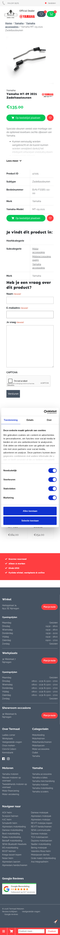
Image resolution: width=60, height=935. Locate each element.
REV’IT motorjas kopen (41, 823)
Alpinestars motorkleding (14, 826)
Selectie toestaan (30, 520)
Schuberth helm (9, 823)
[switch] (52, 479)
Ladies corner (8, 735)
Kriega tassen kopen (11, 855)
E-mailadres (17, 307)
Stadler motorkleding (41, 844)
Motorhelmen (38, 738)
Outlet (35, 752)
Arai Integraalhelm (39, 862)
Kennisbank (7, 752)
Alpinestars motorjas (40, 819)
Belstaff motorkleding (12, 840)
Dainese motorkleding (12, 830)
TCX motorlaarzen (39, 837)
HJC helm (7, 819)
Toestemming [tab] (11, 420)
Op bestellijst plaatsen (28, 117)
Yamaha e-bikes (39, 777)
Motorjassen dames (40, 855)
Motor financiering (10, 791)
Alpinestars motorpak (41, 816)
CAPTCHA (11, 372)
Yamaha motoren (10, 774)
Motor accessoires (40, 749)
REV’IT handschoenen (41, 826)
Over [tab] (49, 420)
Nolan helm (7, 858)
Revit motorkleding (11, 833)
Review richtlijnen (9, 911)
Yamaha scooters (40, 791)
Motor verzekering (10, 794)
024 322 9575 (13, 3)
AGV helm (7, 812)
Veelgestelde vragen (12, 742)
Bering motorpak (39, 847)
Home (8, 23)
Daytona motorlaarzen (41, 840)
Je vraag (15, 322)
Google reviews (11, 914)
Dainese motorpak (39, 812)
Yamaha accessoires (42, 774)
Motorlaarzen (38, 745)
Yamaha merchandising (43, 781)
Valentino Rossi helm (41, 851)
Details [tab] (30, 420)
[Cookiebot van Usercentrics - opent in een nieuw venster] (44, 412)
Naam (13, 293)
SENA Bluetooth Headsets (14, 844)
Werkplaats (7, 738)
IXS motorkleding (10, 847)
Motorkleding (38, 735)
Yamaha (19, 23)
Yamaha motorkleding (42, 788)
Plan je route (49, 607)
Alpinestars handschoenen (14, 865)
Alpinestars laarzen (11, 862)
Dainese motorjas (39, 833)
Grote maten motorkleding (43, 858)
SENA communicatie (40, 830)
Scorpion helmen (10, 816)
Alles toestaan (30, 511)
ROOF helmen (9, 851)
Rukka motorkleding (11, 837)
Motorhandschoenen (42, 742)
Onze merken (8, 745)
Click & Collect (9, 749)
